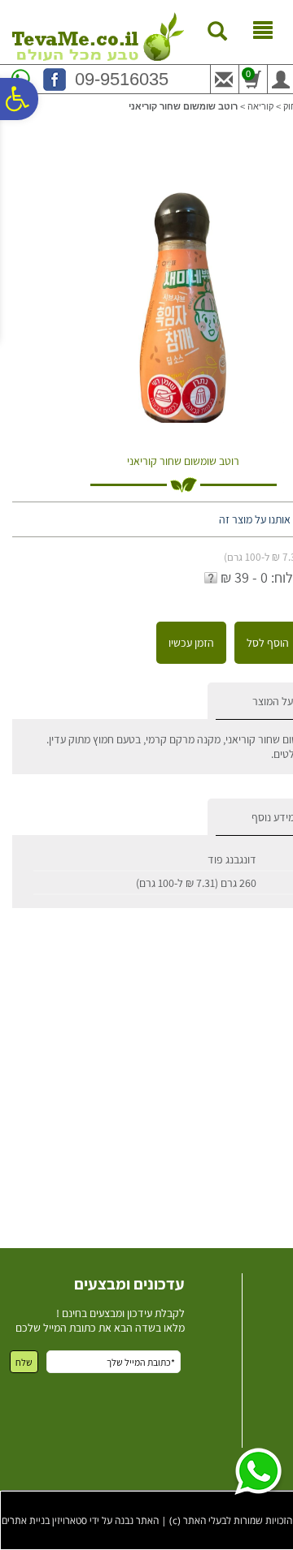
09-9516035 (121, 79)
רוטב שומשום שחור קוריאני (183, 461)
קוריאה (260, 106)
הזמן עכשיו (191, 642)
